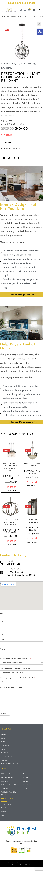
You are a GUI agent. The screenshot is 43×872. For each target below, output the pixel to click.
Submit (4, 714)
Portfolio (5, 745)
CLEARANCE (8, 64)
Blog (3, 742)
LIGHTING (11, 16)
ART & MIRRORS (7, 777)
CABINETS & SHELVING (9, 785)
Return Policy (7, 760)
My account (6, 804)
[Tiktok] (33, 3)
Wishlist (4, 811)
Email (2, 639)
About (3, 738)
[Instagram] (12, 3)
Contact (4, 749)
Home (3, 16)
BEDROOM (5, 781)
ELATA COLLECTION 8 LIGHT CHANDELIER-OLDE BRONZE (11, 522)
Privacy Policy (7, 756)
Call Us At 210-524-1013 (9, 764)
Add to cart (9, 142)
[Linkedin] (16, 3)
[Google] (23, 3)
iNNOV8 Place (26, 864)
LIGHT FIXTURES (23, 16)
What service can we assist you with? (15, 658)
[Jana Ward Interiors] (2, 572)
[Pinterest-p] (26, 3)
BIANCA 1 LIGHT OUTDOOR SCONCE (32, 521)
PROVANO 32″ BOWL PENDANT (32, 464)
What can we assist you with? (12, 687)
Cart (3, 815)
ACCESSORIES (6, 774)
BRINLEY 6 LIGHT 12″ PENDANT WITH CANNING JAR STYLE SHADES (11, 467)
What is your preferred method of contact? (17, 678)
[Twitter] (19, 3)
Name (2, 614)
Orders (4, 808)
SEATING (26, 777)
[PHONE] (2, 563)
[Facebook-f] (9, 3)
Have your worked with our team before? (16, 668)
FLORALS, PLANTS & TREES (8, 793)
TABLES (25, 788)
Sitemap (4, 753)
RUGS (25, 774)
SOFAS (25, 781)
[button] (40, 32)
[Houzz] (30, 3)
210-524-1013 (13, 564)
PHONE (10, 561)
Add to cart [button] (10, 490)
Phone (3, 649)
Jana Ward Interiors (14, 569)
